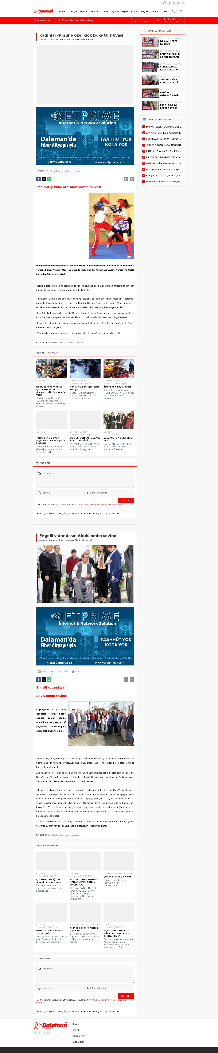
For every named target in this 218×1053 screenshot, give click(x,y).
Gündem (53, 39)
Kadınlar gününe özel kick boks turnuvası (65, 342)
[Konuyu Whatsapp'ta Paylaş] (49, 179)
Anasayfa (43, 39)
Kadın (82, 380)
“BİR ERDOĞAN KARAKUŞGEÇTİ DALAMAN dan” (169, 82)
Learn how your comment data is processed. (100, 504)
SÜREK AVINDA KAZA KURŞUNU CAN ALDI (169, 69)
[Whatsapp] (183, 3)
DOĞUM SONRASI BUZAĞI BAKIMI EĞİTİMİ (85, 439)
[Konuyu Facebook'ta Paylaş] (38, 179)
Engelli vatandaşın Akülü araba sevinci (64, 835)
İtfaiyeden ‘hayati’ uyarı (117, 386)
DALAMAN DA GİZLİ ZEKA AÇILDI (118, 439)
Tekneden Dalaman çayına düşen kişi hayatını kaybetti (51, 441)
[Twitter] (174, 3)
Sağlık (116, 380)
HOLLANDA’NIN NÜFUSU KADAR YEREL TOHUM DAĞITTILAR (83, 882)
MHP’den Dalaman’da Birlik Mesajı (170, 95)
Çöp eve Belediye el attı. (117, 876)
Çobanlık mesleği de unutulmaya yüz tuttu (48, 880)
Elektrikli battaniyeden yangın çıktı (49, 932)
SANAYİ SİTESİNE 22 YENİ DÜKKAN (170, 55)
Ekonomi (74, 432)
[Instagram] (178, 3)
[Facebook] (169, 3)
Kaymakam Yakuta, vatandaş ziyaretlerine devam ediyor (116, 933)
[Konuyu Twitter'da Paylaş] (44, 179)
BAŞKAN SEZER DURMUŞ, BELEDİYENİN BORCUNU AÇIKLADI (91, 20)
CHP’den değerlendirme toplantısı (84, 929)
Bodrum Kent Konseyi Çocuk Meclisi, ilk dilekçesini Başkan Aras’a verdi (50, 390)
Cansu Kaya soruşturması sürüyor (84, 388)
